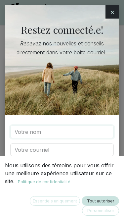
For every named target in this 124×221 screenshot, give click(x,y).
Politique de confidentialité (44, 181)
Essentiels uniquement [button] (55, 200)
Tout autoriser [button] (100, 200)
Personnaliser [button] (100, 210)
